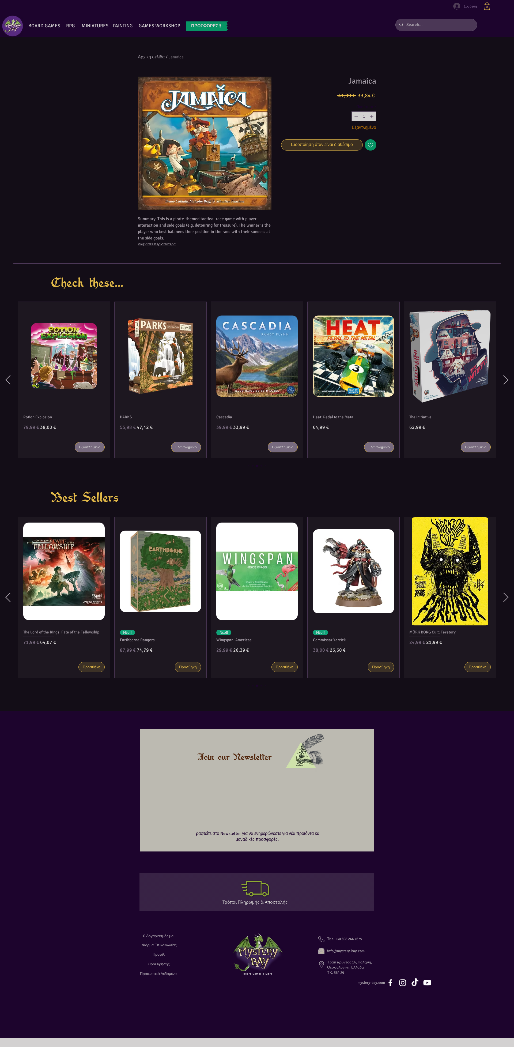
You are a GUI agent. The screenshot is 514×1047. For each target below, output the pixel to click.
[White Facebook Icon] (390, 982)
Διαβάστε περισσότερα (157, 244)
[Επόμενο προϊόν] (506, 380)
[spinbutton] (364, 116)
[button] (487, 6)
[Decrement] (355, 116)
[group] (257, 379)
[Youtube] (427, 982)
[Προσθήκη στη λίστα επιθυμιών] (370, 145)
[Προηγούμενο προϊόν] (8, 380)
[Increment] (372, 116)
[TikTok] (414, 982)
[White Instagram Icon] (402, 982)
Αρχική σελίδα (151, 57)
